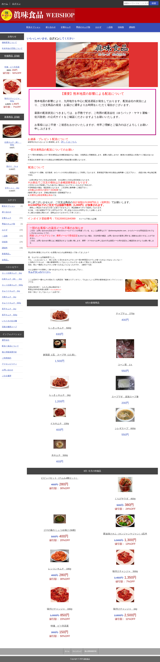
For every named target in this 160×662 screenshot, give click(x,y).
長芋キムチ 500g (9, 315)
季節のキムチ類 (83, 27)
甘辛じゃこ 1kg (12, 188)
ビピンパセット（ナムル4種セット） (59, 478)
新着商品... (6, 254)
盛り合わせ (51, 27)
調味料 (132, 27)
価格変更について (9, 42)
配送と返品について (10, 346)
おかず (98, 27)
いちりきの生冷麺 (9, 321)
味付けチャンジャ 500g (12, 99)
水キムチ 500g (60, 455)
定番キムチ (66, 27)
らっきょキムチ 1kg (59, 395)
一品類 (110, 27)
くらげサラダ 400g (125, 499)
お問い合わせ (7, 370)
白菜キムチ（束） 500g (12, 143)
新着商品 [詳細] (12, 117)
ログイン (16, 4)
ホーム (5, 4)
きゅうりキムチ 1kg (11, 291)
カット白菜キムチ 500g (12, 285)
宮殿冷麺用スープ (9, 327)
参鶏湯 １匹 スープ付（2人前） (59, 355)
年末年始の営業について (12, 48)
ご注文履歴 (6, 376)
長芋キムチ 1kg (9, 309)
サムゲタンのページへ (39, 272)
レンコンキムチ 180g (59, 569)
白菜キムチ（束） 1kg (12, 279)
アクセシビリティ (9, 364)
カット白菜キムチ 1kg (12, 273)
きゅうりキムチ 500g (11, 303)
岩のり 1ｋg (12, 166)
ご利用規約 (6, 358)
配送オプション (33, 27)
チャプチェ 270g (125, 313)
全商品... (5, 260)
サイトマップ (77, 651)
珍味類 (121, 27)
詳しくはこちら (69, 142)
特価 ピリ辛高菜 (12, 67)
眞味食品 (86, 659)
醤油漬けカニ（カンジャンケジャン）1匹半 (125, 534)
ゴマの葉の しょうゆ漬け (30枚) (60, 530)
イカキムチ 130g (59, 423)
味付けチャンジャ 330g (59, 609)
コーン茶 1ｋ (125, 365)
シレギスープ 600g (125, 428)
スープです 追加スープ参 (125, 397)
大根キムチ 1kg (9, 297)
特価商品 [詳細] (12, 56)
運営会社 (5, 340)
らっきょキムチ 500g (59, 328)
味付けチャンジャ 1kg (125, 609)
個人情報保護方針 (9, 352)
